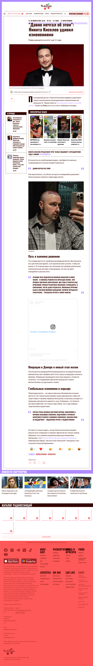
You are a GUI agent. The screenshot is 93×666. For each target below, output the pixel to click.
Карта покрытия (71, 584)
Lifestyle (45, 572)
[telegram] (30, 462)
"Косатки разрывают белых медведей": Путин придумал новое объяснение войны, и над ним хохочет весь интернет (18, 161)
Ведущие (68, 576)
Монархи (43, 555)
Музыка (42, 567)
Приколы (55, 553)
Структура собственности (83, 581)
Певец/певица (41, 454)
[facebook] (34, 462)
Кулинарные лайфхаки (82, 559)
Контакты (81, 601)
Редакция (81, 607)
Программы (69, 579)
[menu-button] (4, 13)
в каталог (46, 537)
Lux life (70, 572)
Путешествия (44, 584)
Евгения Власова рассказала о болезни (59, 438)
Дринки (80, 555)
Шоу (41, 561)
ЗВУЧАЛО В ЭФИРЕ (58, 581)
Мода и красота (56, 14)
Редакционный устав (83, 589)
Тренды (68, 561)
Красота (68, 555)
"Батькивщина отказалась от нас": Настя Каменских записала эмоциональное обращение (17, 123)
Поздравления (44, 579)
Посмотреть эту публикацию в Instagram (43, 332)
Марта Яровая (67, 20)
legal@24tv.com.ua (10, 629)
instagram (41, 88)
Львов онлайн (70, 587)
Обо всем (43, 576)
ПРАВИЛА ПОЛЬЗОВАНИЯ (82, 576)
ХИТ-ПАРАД (56, 584)
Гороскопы (56, 558)
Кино (47, 14)
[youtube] (6, 554)
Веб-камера (69, 581)
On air (57, 572)
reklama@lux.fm (9, 637)
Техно (42, 581)
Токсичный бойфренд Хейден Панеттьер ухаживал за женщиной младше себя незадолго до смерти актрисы (19, 142)
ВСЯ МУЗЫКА (56, 576)
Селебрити (52, 454)
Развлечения (38, 14)
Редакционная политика (83, 593)
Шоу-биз (29, 14)
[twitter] (39, 462)
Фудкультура (82, 562)
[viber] (44, 462)
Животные (56, 555)
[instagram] (12, 550)
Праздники (56, 561)
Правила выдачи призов (83, 598)
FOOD (81, 549)
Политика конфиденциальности (83, 585)
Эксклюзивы (44, 564)
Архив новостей (83, 604)
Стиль (67, 558)
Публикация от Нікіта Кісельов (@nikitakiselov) (52, 360)
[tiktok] (30, 550)
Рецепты (81, 553)
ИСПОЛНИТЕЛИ (57, 579)
